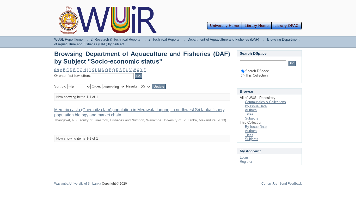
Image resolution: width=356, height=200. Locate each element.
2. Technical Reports (164, 39)
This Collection (256, 75)
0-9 (56, 70)
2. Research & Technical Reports (115, 39)
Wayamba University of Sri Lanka (77, 183)
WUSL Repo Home (68, 39)
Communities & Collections (265, 102)
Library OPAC (286, 25)
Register (246, 162)
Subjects (251, 118)
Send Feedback (290, 183)
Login (244, 157)
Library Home (257, 25)
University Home (224, 25)
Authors (251, 110)
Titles (249, 114)
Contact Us (269, 183)
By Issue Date (256, 106)
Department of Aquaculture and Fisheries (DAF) (223, 39)
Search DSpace (257, 71)
